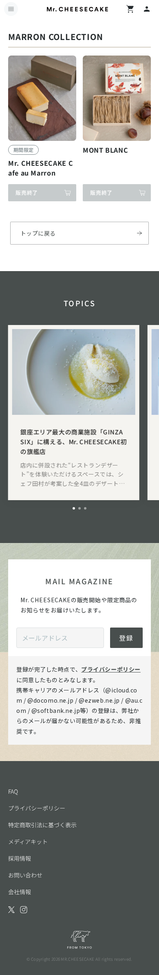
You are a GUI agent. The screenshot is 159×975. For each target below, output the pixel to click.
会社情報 (19, 892)
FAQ (13, 791)
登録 (126, 638)
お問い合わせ (25, 875)
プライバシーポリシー (111, 669)
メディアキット (28, 841)
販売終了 (26, 192)
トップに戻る (38, 233)
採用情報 (19, 858)
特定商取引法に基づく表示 (42, 825)
